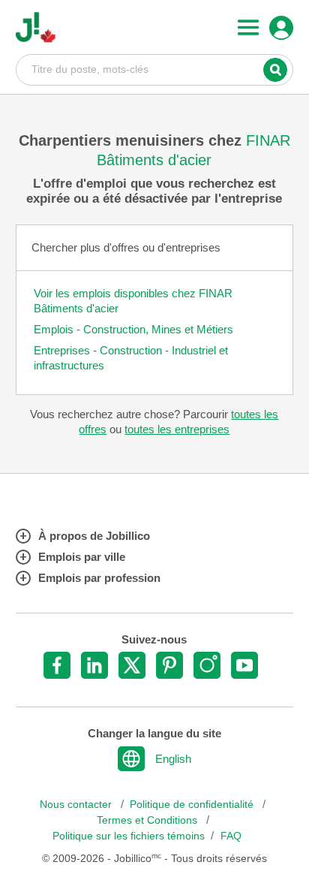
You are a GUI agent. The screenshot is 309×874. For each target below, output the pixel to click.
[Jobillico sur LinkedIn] (94, 665)
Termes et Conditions (148, 820)
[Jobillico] (36, 27)
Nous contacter (77, 804)
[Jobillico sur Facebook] (57, 665)
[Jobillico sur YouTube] (244, 665)
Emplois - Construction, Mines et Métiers (133, 329)
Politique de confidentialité (193, 804)
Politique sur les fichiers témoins (128, 836)
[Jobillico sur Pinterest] (169, 665)
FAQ (231, 836)
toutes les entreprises (177, 429)
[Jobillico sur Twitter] (132, 665)
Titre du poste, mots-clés (155, 69)
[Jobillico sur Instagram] (207, 665)
